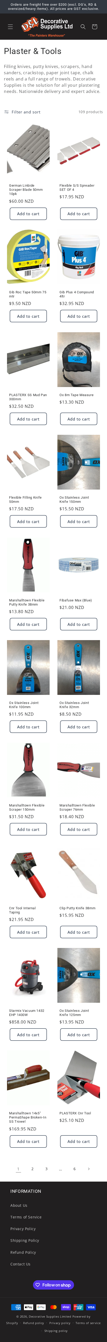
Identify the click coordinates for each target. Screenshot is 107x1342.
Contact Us (20, 1264)
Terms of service (88, 1323)
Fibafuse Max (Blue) (75, 600)
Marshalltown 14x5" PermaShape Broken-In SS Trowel (27, 1117)
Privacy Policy (23, 1228)
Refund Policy (23, 1252)
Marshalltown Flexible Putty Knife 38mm (26, 602)
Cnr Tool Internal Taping (22, 910)
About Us (19, 1205)
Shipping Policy (24, 1240)
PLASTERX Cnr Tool (75, 1113)
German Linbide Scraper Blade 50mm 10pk (26, 190)
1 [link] (18, 1168)
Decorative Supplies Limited (50, 1316)
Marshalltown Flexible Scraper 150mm (26, 807)
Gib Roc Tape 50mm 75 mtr (27, 294)
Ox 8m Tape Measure (76, 395)
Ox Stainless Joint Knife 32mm (74, 705)
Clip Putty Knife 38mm (77, 908)
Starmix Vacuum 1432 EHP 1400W (26, 1013)
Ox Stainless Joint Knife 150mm (74, 500)
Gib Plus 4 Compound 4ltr (76, 294)
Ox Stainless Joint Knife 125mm (74, 1013)
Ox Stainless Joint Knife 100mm (23, 705)
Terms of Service (26, 1217)
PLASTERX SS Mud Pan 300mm (28, 397)
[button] (10, 26)
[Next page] (88, 1169)
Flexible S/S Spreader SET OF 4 (76, 188)
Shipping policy (56, 1331)
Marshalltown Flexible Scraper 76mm (77, 807)
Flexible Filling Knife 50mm (25, 500)
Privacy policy (60, 1323)
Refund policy (33, 1323)
